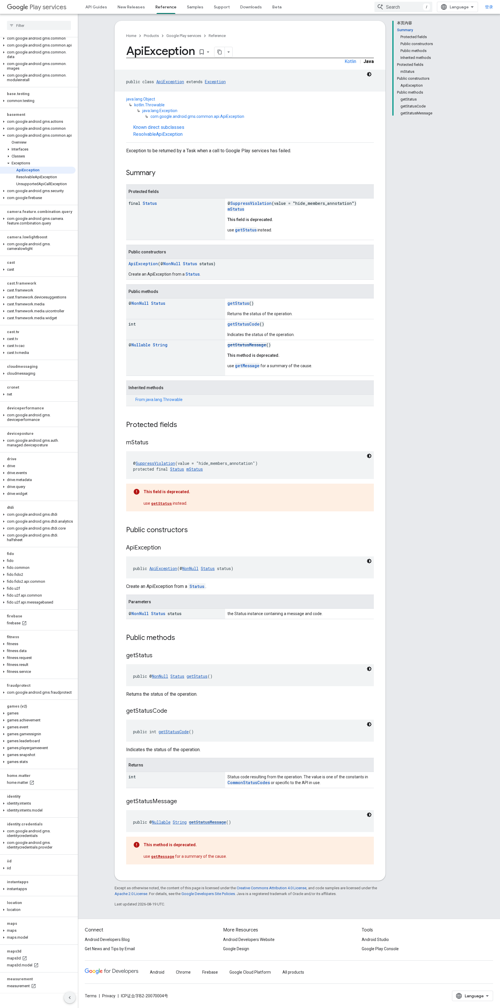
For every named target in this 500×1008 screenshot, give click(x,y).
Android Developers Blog (107, 939)
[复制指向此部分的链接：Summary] (161, 173)
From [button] (159, 399)
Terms (91, 996)
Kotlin (350, 61)
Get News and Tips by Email (110, 948)
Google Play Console (380, 948)
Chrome (183, 972)
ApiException (170, 81)
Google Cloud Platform (250, 972)
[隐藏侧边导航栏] (70, 997)
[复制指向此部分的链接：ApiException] (166, 548)
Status (150, 203)
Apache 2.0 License (131, 894)
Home (131, 36)
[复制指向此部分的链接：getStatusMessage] (183, 801)
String (160, 345)
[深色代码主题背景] (369, 74)
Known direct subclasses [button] (158, 131)
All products (293, 972)
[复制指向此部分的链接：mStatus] (154, 442)
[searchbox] (39, 25)
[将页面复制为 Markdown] (219, 52)
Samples (195, 7)
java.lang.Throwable (164, 399)
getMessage (247, 365)
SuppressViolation (251, 203)
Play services (48, 7)
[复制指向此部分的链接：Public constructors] (193, 530)
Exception (215, 81)
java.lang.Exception (159, 110)
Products (151, 36)
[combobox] (403, 7)
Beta (277, 7)
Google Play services (183, 36)
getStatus (246, 230)
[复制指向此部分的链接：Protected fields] (183, 425)
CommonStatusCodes (248, 782)
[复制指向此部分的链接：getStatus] (158, 655)
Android (157, 972)
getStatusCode (243, 324)
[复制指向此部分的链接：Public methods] (181, 638)
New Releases (131, 7)
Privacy (108, 996)
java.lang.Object (140, 99)
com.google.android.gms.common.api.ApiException (197, 116)
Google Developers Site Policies (208, 894)
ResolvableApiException (158, 134)
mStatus (235, 209)
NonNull (172, 263)
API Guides (96, 7)
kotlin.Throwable (149, 105)
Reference (166, 7)
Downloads (251, 7)
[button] (38, 38)
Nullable (140, 345)
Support (222, 7)
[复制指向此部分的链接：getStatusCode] (173, 711)
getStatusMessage (246, 345)
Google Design (236, 948)
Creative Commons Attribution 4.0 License (271, 888)
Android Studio (375, 939)
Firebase (210, 972)
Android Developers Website (249, 939)
